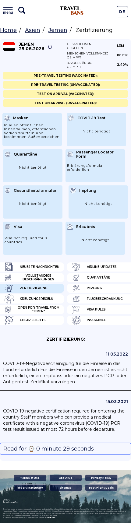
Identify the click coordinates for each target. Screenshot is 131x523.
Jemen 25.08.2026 (31, 46)
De (122, 11)
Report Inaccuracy (30, 487)
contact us (50, 517)
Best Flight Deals (101, 487)
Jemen (57, 30)
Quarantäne (98, 277)
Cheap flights (33, 320)
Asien (32, 30)
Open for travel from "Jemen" (38, 309)
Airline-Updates (102, 267)
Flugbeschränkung (105, 299)
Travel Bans (71, 10)
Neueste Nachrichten (39, 267)
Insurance (96, 320)
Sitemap (65, 487)
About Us (65, 477)
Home (8, 30)
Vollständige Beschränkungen (38, 277)
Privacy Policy (101, 477)
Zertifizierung (34, 288)
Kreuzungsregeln (36, 299)
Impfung (94, 288)
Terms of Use (30, 477)
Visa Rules (96, 309)
